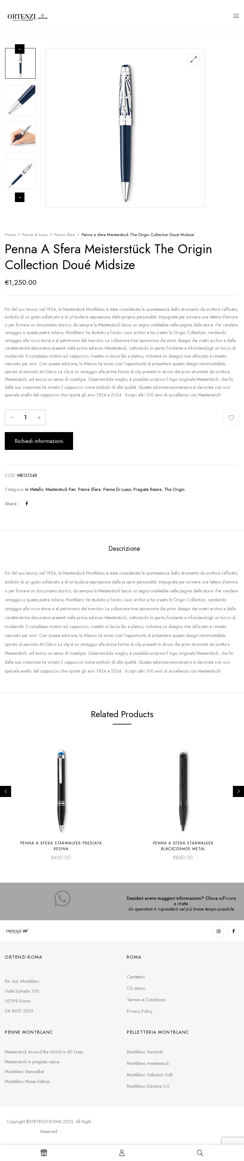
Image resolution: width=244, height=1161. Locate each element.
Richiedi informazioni (39, 441)
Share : (12, 503)
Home (10, 235)
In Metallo (34, 489)
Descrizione (124, 548)
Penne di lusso (35, 235)
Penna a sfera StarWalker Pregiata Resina (61, 846)
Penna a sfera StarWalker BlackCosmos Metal (183, 846)
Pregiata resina (147, 489)
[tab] (124, 549)
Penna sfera (64, 235)
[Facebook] (26, 503)
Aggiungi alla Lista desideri (231, 417)
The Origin (174, 489)
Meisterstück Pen (60, 489)
